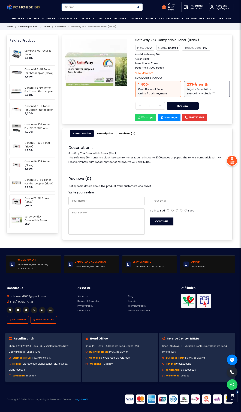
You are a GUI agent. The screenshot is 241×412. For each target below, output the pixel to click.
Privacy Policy (85, 305)
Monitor (48, 18)
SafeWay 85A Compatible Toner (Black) (36, 220)
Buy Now (182, 106)
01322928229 (45, 363)
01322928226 (188, 370)
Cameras (134, 18)
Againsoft (82, 399)
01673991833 (30, 363)
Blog (130, 296)
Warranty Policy (137, 305)
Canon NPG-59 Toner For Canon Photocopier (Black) (39, 91)
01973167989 (108, 357)
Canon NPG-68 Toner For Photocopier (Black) (39, 181)
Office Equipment (170, 18)
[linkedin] (42, 310)
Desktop (17, 18)
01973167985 (60, 363)
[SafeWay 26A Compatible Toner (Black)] (96, 71)
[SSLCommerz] (178, 399)
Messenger (171, 117)
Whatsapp (147, 117)
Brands (132, 301)
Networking (194, 18)
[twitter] (26, 310)
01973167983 (123, 357)
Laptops (32, 18)
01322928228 (183, 363)
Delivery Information (88, 301)
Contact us (83, 310)
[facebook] (10, 310)
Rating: (154, 210)
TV (227, 18)
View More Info (144, 73)
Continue (161, 221)
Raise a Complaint (44, 319)
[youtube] (18, 310)
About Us (82, 296)
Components (66, 18)
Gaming (119, 18)
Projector (214, 18)
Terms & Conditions (139, 310)
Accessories (101, 18)
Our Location (18, 319)
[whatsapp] (50, 310)
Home (10, 26)
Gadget (150, 18)
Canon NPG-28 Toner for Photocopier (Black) (39, 71)
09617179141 (196, 117)
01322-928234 (17, 370)
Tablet (84, 18)
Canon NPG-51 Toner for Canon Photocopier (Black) (39, 109)
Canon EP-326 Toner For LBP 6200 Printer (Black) (37, 128)
